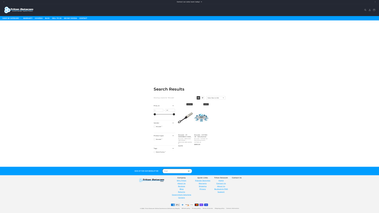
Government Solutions (181, 195)
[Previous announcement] (4, 2)
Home (221, 181)
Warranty (203, 183)
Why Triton (181, 181)
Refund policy (186, 208)
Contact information (232, 208)
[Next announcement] (375, 2)
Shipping (203, 186)
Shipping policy (219, 208)
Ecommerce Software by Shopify (169, 208)
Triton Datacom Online (152, 208)
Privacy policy (196, 208)
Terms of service (208, 208)
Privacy (203, 189)
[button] (365, 10)
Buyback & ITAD (221, 189)
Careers (181, 198)
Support (221, 192)
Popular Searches (202, 181)
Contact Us (221, 183)
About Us (182, 183)
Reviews (181, 186)
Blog (181, 189)
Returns (181, 192)
